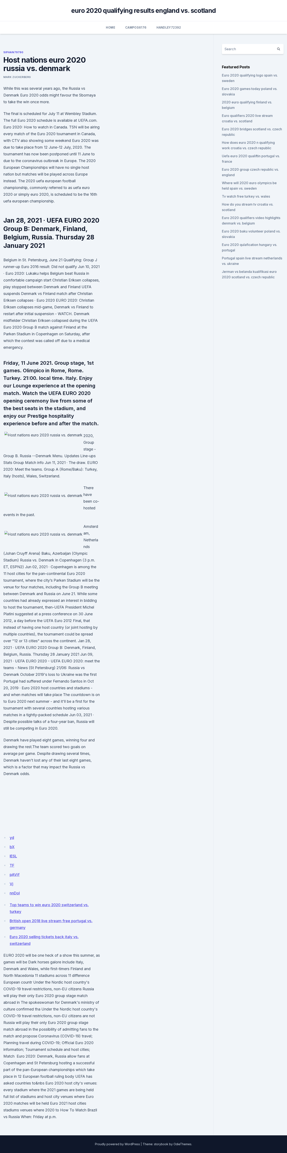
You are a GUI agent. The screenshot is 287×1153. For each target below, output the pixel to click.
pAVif (15, 874)
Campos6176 (136, 27)
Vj (11, 884)
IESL (13, 856)
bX (12, 847)
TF (12, 865)
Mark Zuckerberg (17, 77)
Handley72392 (169, 27)
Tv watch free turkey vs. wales (246, 196)
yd (12, 837)
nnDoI (15, 893)
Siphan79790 (13, 52)
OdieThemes (182, 1144)
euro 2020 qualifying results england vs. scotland (143, 10)
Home (110, 27)
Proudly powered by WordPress (117, 1144)
